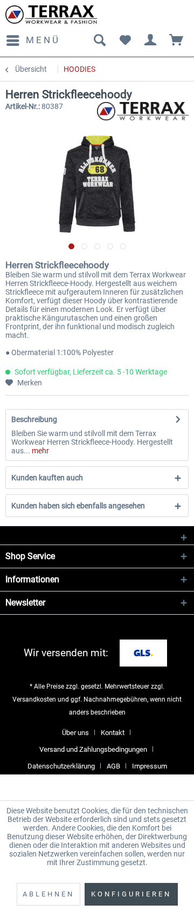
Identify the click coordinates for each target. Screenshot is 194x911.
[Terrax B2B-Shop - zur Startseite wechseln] (51, 14)
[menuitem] (33, 40)
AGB (113, 766)
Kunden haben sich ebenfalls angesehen (78, 505)
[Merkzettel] (125, 40)
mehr (39, 450)
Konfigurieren (131, 894)
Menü (43, 40)
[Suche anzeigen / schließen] (99, 40)
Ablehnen (48, 894)
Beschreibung (34, 419)
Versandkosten (34, 699)
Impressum (149, 766)
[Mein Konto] (151, 40)
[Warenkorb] (177, 40)
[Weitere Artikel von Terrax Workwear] (143, 111)
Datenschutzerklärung (61, 766)
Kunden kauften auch (47, 477)
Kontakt (112, 733)
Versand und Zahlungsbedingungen (93, 749)
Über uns (75, 733)
